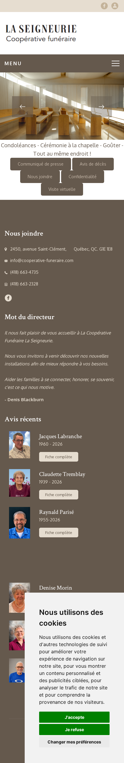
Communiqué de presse (41, 163)
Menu (13, 63)
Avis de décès (93, 163)
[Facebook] (104, 5)
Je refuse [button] (74, 729)
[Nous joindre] (114, 5)
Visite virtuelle (62, 189)
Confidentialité (83, 176)
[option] (62, 106)
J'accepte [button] (74, 717)
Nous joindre (40, 176)
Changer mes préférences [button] (74, 741)
